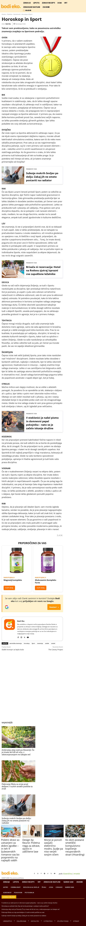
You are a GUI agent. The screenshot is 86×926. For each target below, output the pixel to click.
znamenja (40, 643)
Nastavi (54, 607)
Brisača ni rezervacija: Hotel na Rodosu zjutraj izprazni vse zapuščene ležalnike (43, 270)
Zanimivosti (16, 14)
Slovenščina (67, 874)
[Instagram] (21, 637)
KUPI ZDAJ (9, 588)
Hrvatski (77, 874)
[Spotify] (44, 873)
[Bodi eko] (11, 6)
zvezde (53, 643)
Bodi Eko (8, 24)
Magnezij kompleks (13, 580)
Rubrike (9, 14)
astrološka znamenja (16, 643)
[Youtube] (28, 637)
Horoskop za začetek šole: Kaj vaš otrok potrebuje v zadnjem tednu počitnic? (25, 906)
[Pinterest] (41, 873)
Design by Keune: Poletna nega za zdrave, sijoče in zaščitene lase (31, 845)
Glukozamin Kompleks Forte (45, 581)
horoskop (27, 643)
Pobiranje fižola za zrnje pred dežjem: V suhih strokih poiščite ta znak (17, 786)
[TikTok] (48, 873)
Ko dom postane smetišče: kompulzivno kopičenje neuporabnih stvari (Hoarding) (74, 847)
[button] (27, 10)
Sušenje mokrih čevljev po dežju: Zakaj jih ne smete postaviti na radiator (42, 176)
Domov (4, 14)
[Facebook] (18, 637)
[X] (24, 637)
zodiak (47, 643)
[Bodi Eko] (9, 629)
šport (33, 643)
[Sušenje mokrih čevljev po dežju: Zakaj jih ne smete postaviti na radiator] (18, 805)
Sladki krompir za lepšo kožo (13, 649)
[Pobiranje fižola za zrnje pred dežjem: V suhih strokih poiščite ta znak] (18, 771)
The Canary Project (55, 649)
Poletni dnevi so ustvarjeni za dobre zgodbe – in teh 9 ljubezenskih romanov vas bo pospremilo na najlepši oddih (10, 850)
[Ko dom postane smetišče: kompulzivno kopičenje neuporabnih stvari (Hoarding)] (75, 831)
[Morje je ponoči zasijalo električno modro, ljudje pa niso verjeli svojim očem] (54, 831)
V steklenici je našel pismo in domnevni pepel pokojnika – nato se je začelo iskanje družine (42, 423)
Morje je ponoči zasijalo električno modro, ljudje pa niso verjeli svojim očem (53, 847)
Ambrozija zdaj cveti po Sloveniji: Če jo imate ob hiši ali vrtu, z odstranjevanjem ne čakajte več (18, 752)
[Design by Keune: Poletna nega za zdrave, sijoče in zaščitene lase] (32, 831)
